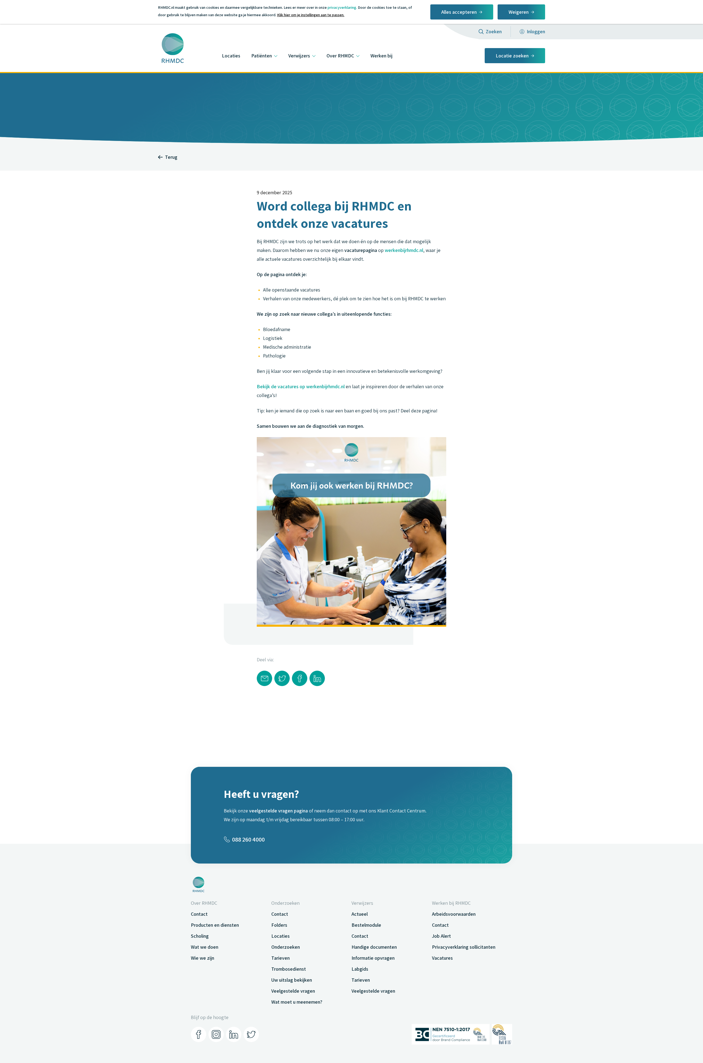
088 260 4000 (248, 839)
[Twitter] (251, 1034)
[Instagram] (216, 1034)
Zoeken (494, 31)
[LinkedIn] (233, 1034)
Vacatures (442, 958)
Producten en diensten (215, 925)
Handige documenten (374, 947)
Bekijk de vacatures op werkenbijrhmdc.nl (301, 386)
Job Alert (441, 936)
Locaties (231, 55)
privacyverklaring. (342, 7)
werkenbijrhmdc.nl (404, 250)
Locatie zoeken (512, 55)
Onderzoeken (285, 947)
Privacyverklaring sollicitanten (463, 947)
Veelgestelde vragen (293, 991)
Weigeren (519, 12)
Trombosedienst (288, 969)
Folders (279, 925)
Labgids (360, 969)
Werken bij (381, 55)
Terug (171, 157)
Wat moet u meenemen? (296, 1002)
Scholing (200, 936)
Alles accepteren (459, 12)
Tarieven (280, 958)
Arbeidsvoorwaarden (454, 914)
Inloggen (536, 31)
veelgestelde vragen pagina (278, 810)
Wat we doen (204, 947)
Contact (199, 914)
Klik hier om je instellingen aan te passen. (310, 14)
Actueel (360, 914)
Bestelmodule (366, 925)
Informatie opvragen (373, 958)
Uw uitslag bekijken (291, 980)
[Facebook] (198, 1034)
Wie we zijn (202, 958)
